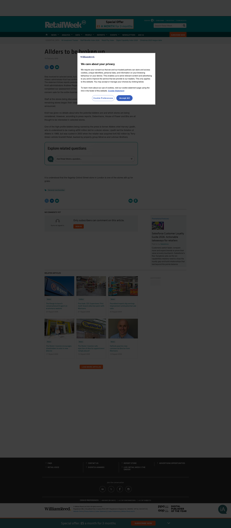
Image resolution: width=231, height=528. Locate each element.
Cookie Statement (116, 90)
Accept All (124, 98)
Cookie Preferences (103, 98)
